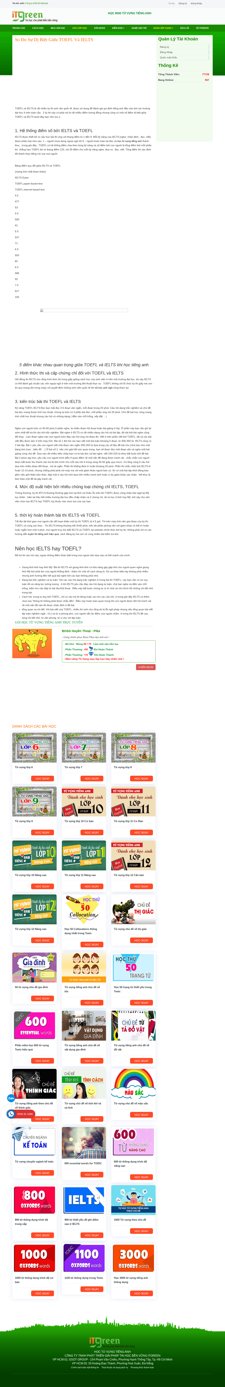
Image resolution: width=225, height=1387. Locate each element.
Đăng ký (183, 3)
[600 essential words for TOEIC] (84, 1142)
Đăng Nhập (196, 3)
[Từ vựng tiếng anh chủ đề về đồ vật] (133, 1025)
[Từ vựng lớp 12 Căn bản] (133, 855)
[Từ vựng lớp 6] (34, 747)
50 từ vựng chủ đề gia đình (31, 987)
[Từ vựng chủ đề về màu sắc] (133, 1083)
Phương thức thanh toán (142, 1367)
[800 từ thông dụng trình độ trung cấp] (34, 1200)
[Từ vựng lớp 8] (133, 747)
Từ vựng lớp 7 (73, 767)
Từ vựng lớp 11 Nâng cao (80, 875)
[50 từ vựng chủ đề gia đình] (34, 967)
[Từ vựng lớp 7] (84, 747)
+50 (86, 649)
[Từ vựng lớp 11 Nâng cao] (84, 855)
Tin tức (171, 3)
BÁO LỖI (184, 28)
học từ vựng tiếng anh (129, 141)
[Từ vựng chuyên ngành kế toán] (34, 1141)
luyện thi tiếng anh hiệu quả (43, 534)
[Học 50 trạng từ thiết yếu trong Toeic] (133, 967)
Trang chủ (18, 28)
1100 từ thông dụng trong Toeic (84, 1277)
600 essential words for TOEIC (83, 1163)
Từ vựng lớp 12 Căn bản (129, 875)
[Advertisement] (84, 70)
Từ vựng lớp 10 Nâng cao (30, 875)
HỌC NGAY (43, 778)
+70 (86, 654)
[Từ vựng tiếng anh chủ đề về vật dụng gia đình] (84, 1025)
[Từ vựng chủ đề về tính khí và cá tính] (84, 1083)
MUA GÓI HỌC (58, 28)
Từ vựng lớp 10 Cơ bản (79, 821)
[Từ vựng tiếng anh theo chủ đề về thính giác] (34, 1083)
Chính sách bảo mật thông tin (85, 1367)
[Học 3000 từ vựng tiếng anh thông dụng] (133, 1258)
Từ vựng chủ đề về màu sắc (131, 1103)
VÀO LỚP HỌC (79, 28)
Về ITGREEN (202, 28)
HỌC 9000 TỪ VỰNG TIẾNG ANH (129, 13)
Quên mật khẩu (168, 57)
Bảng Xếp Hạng (162, 28)
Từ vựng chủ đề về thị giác (130, 928)
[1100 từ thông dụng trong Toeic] (84, 1258)
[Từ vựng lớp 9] (34, 801)
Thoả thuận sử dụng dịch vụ (114, 1367)
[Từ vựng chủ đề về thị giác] (133, 909)
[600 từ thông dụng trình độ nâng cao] (133, 1141)
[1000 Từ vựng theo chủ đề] (133, 1200)
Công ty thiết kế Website (36, 3)
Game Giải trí (138, 28)
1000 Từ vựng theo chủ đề (130, 1219)
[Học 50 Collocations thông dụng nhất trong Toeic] (84, 909)
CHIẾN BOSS (145, 667)
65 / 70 (87, 644)
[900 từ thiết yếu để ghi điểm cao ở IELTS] (84, 1200)
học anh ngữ (105, 387)
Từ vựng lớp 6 (24, 767)
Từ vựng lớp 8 (123, 767)
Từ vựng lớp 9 (24, 821)
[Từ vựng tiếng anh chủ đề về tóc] (84, 967)
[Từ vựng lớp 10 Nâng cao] (34, 855)
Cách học (38, 28)
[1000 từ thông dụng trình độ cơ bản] (34, 1258)
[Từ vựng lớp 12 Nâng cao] (34, 909)
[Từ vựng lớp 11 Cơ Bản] (133, 801)
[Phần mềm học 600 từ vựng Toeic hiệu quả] (34, 1025)
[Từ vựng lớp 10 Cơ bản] (84, 801)
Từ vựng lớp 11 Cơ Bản (128, 821)
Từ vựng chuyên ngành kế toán (34, 1161)
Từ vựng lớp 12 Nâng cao (30, 928)
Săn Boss (99, 28)
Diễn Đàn (117, 28)
